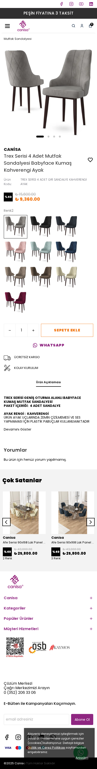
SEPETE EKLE (67, 330)
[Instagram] (18, 737)
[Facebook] (7, 737)
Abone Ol (82, 719)
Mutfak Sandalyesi (18, 39)
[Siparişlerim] (82, 26)
